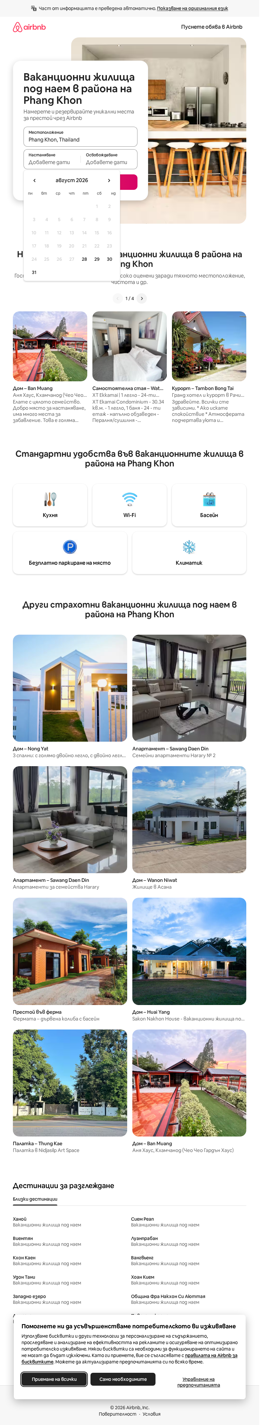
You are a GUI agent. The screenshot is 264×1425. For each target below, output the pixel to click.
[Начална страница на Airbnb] (29, 27)
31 (34, 272)
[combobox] (80, 139)
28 (84, 259)
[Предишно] (118, 298)
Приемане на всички (54, 1379)
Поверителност (118, 1414)
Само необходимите (122, 1379)
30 (109, 259)
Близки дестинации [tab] (35, 1199)
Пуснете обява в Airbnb (211, 27)
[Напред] (142, 298)
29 (96, 259)
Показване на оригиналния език (192, 8)
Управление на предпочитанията (198, 1382)
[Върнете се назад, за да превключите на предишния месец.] (35, 180)
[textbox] (52, 162)
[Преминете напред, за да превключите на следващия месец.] (109, 180)
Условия (152, 1414)
